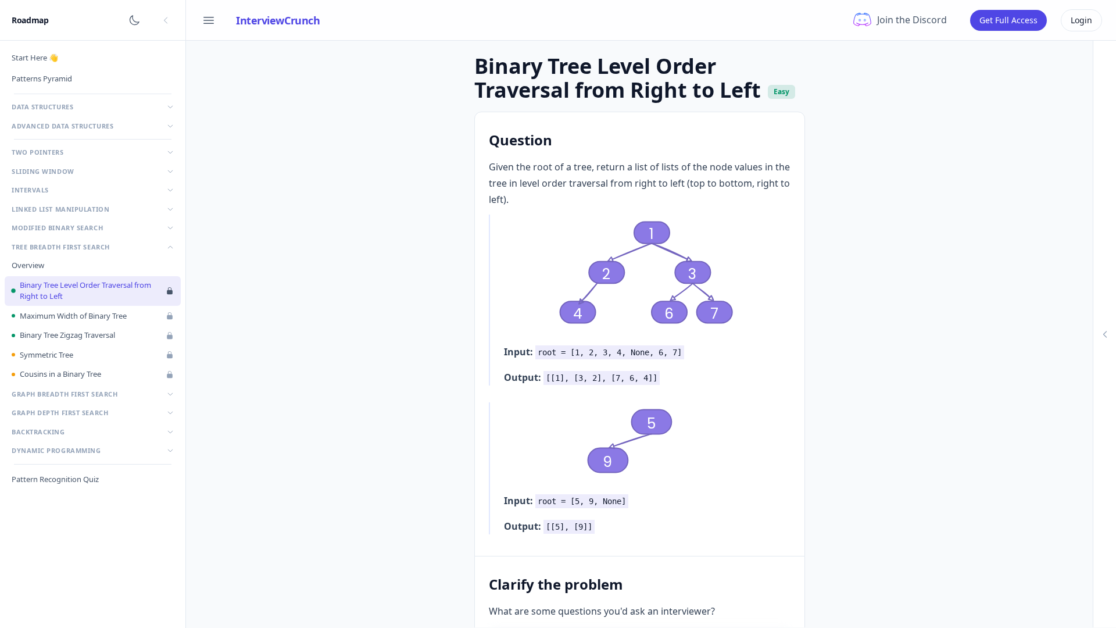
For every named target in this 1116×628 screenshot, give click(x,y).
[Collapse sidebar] (166, 20)
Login (1081, 20)
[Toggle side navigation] (208, 20)
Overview (28, 265)
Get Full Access (1008, 20)
